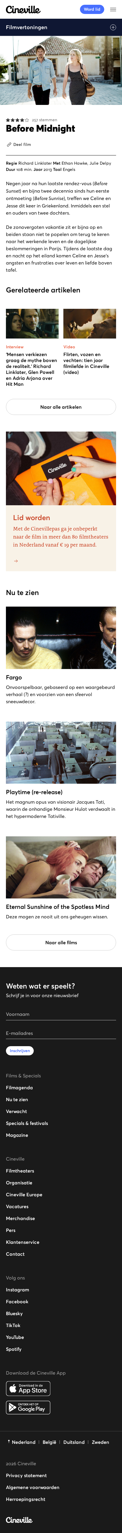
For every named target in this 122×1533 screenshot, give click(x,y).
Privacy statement (26, 1475)
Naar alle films (61, 942)
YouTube (15, 1337)
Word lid (92, 9)
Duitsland (74, 1442)
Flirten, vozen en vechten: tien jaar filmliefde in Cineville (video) (86, 363)
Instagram (17, 1290)
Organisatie (19, 1183)
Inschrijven (20, 1050)
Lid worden (31, 517)
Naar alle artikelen (61, 407)
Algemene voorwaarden (33, 1487)
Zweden (100, 1442)
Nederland (24, 1442)
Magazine (17, 1135)
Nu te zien (17, 1099)
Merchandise (20, 1218)
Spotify (14, 1349)
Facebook (17, 1301)
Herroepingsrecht (25, 1499)
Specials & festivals (27, 1123)
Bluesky (14, 1313)
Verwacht (16, 1111)
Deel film (22, 144)
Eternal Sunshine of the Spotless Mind (57, 907)
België (49, 1442)
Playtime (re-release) (34, 792)
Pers (10, 1230)
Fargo (14, 677)
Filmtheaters (20, 1171)
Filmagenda (19, 1087)
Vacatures (17, 1206)
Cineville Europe (24, 1194)
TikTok (13, 1325)
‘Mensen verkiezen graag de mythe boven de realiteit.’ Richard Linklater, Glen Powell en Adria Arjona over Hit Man (31, 369)
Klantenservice (22, 1242)
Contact (15, 1254)
